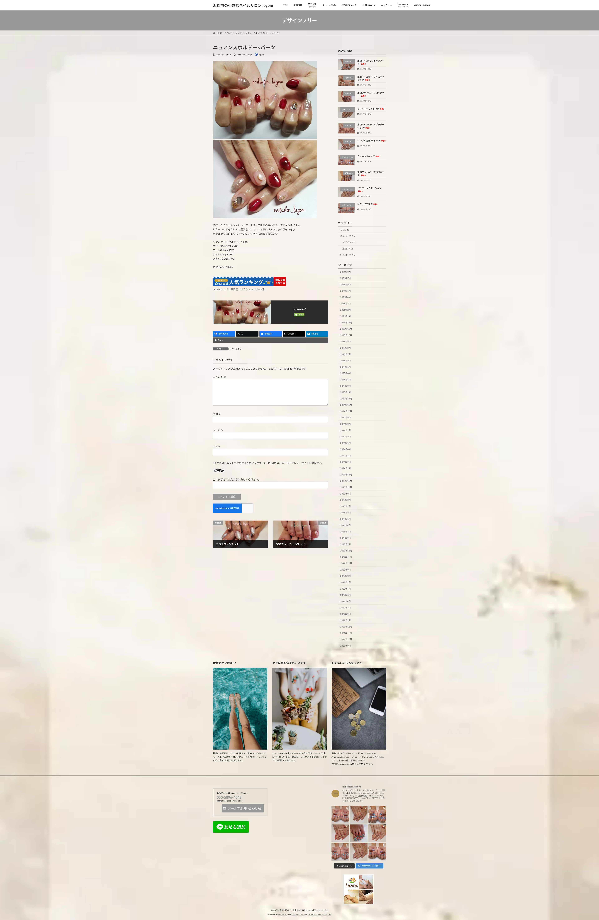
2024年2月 (345, 462)
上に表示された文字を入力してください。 (236, 479)
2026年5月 (345, 291)
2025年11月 (346, 328)
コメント (219, 376)
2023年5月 (345, 519)
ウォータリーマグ (368, 156)
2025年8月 (345, 348)
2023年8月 (345, 500)
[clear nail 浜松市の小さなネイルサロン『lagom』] (377, 833)
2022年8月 (345, 576)
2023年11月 (346, 481)
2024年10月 (346, 411)
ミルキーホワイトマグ (371, 108)
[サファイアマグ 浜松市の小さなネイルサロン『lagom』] (340, 852)
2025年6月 (345, 360)
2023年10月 (346, 487)
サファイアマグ (367, 204)
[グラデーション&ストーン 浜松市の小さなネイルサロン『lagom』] (359, 852)
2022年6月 (345, 588)
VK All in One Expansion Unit (319, 914)
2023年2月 (345, 538)
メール (218, 430)
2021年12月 (346, 626)
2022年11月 (346, 557)
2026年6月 (345, 284)
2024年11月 (346, 404)
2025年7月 (345, 354)
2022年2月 (345, 614)
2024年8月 (345, 424)
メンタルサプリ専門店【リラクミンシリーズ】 (239, 289)
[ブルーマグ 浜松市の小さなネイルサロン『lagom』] (377, 815)
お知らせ (344, 229)
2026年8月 (345, 272)
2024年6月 (345, 436)
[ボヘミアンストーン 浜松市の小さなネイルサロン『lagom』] (359, 833)
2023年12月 (346, 474)
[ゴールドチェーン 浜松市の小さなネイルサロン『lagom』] (359, 815)
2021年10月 (346, 639)
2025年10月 (346, 335)
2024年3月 (345, 455)
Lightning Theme (299, 914)
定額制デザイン (348, 255)
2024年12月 (346, 398)
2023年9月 (345, 493)
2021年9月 (345, 645)
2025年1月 (345, 392)
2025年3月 (345, 379)
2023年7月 (345, 506)
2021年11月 (346, 633)
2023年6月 (345, 512)
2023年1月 (345, 544)
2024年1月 (345, 468)
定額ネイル (347, 248)
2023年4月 (345, 525)
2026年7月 (345, 278)
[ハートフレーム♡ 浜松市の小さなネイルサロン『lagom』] (340, 815)
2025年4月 (345, 373)
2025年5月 (345, 367)
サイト (216, 446)
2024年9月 (345, 417)
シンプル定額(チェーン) (371, 140)
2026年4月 (345, 297)
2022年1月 (345, 620)
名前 (217, 413)
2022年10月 (346, 563)
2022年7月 (345, 582)
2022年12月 (346, 550)
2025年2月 (345, 386)
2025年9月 (345, 341)
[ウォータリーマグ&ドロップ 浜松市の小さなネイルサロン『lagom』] (377, 852)
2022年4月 (345, 601)
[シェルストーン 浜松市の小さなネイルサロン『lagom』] (340, 833)
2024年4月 (345, 449)
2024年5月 (345, 443)
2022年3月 (345, 607)
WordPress (282, 914)
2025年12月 (346, 322)
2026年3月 (345, 303)
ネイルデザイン (348, 236)
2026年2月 (345, 310)
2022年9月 (345, 569)
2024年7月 (345, 430)
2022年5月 (345, 595)
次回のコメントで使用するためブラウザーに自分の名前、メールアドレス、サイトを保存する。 (270, 462)
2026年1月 (345, 316)
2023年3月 (345, 531)
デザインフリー (236, 349)
